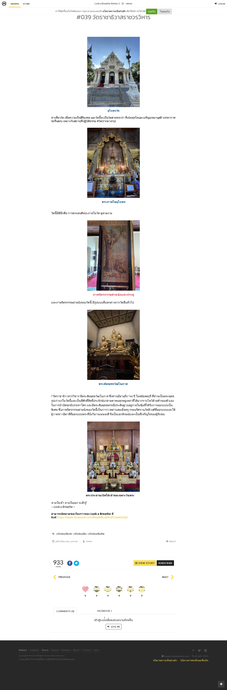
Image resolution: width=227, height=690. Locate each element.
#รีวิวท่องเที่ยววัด (64, 534)
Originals (34, 650)
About (76, 650)
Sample (55, 650)
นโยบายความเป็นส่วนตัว (114, 11)
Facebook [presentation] (104, 611)
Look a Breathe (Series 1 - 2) (109, 3)
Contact (86, 650)
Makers (15, 3)
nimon (129, 3)
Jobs (96, 650)
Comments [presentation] (65, 611)
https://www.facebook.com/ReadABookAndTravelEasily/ (92, 517)
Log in (115, 626)
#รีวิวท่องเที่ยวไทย (96, 534)
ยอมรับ (151, 11)
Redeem (65, 650)
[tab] (65, 610)
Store (26, 3)
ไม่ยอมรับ (165, 11)
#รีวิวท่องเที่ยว (79, 534)
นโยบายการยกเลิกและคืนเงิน (194, 660)
